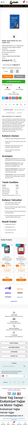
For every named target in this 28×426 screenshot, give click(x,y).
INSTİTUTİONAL (14, 343)
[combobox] (3, 376)
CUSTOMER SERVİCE (14, 347)
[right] (26, 263)
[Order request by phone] (21, 105)
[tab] (8, 109)
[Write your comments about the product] (10, 105)
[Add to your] (14, 105)
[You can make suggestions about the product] (25, 105)
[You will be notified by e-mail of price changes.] (17, 105)
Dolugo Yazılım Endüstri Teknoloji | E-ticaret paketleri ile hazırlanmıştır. (14, 419)
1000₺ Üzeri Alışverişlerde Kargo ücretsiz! (12, 6)
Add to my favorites (7, 84)
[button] (2, 249)
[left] (1, 263)
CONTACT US (14, 356)
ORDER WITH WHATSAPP (14, 81)
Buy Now (20, 76)
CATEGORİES (14, 352)
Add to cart (8, 76)
